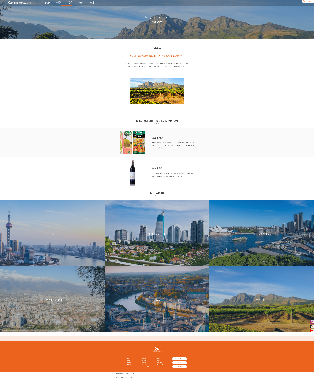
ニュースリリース (179, 359)
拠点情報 (144, 362)
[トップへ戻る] (157, 338)
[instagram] (312, 322)
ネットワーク (160, 364)
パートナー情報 (145, 366)
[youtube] (312, 330)
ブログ (180, 363)
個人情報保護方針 (120, 374)
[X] (312, 326)
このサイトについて (129, 374)
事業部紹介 (159, 362)
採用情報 (179, 367)
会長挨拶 (129, 360)
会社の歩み (144, 364)
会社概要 (144, 360)
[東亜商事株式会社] (19, 3)
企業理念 (129, 362)
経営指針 (129, 364)
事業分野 (159, 360)
